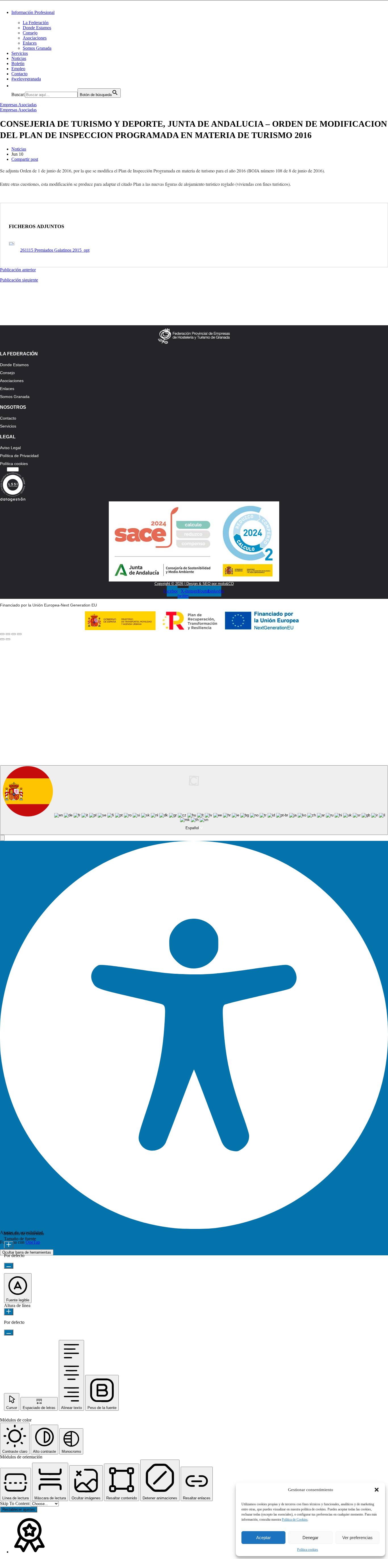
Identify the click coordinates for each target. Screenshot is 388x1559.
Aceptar (263, 1537)
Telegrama (98, 698)
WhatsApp (298, 677)
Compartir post (24, 159)
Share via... (274, 740)
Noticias (18, 58)
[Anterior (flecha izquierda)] (2, 639)
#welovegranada (26, 78)
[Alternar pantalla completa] (13, 634)
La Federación (36, 22)
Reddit (98, 719)
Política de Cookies (295, 1520)
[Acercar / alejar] (19, 634)
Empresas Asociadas (18, 104)
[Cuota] (8, 634)
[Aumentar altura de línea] (8, 1311)
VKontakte (198, 719)
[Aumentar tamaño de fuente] (8, 1245)
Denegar (310, 1537)
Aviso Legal (10, 447)
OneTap (33, 1242)
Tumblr (299, 698)
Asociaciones (35, 38)
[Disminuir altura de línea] (8, 1332)
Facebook (98, 677)
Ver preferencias (357, 1537)
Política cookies (307, 1550)
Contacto (19, 73)
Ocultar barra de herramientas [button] (26, 1252)
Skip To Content (15, 1503)
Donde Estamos (37, 27)
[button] (376, 1490)
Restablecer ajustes (18, 1509)
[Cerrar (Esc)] (2, 634)
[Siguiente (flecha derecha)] (8, 639)
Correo (299, 719)
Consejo (30, 32)
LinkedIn (198, 698)
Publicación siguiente (19, 280)
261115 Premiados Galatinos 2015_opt (54, 250)
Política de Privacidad (19, 455)
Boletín (17, 63)
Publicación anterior (18, 269)
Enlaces (30, 43)
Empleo (18, 68)
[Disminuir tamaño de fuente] (8, 1266)
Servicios (19, 53)
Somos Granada (37, 48)
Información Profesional (33, 12)
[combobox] (194, 800)
